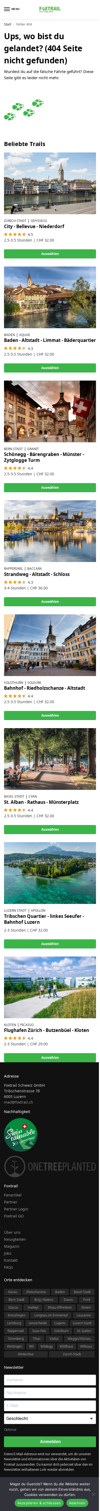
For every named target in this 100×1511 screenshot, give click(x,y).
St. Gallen (84, 1330)
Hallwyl (33, 1307)
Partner (10, 1202)
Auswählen (50, 253)
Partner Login (16, 1208)
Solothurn (13, 682)
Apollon (38, 910)
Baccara (34, 568)
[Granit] (50, 411)
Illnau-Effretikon (60, 1307)
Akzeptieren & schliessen (39, 1503)
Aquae (24, 335)
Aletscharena (36, 1292)
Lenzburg (14, 1323)
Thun (36, 1338)
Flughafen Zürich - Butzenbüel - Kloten (46, 1030)
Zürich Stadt (15, 220)
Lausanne (84, 1315)
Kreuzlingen (16, 1315)
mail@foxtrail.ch (18, 1102)
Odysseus (39, 220)
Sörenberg (16, 1338)
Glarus (13, 1307)
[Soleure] (50, 645)
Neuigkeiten (15, 1239)
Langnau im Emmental (51, 1315)
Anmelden (50, 1441)
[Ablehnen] (93, 1494)
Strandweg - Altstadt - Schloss (37, 574)
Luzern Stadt (15, 910)
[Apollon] (50, 873)
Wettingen (14, 1346)
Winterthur (26, 1354)
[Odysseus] (50, 183)
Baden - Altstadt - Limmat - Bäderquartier (50, 340)
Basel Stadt (14, 796)
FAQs (8, 1267)
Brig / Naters (43, 1299)
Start (7, 24)
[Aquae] (50, 297)
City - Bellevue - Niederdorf (34, 226)
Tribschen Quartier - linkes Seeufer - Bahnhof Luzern (44, 919)
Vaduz (54, 1338)
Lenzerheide (38, 1323)
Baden (9, 335)
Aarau (12, 1292)
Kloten (10, 1025)
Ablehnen (77, 1503)
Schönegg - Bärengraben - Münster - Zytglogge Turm (44, 457)
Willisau (86, 1346)
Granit (33, 449)
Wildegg (47, 1346)
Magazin (11, 1246)
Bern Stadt (13, 449)
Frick (86, 1299)
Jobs (7, 1253)
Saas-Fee (39, 1330)
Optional (10, 1430)
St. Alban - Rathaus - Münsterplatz (41, 802)
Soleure (34, 682)
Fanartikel (13, 1195)
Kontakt (11, 1260)
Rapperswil (13, 568)
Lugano (59, 1323)
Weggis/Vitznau (79, 1338)
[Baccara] (50, 531)
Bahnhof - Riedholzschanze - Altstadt (44, 688)
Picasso (27, 1025)
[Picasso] (50, 987)
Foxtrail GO (14, 1215)
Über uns (12, 1232)
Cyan (33, 796)
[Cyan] (50, 759)
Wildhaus (66, 1346)
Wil (31, 1346)
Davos (68, 1299)
